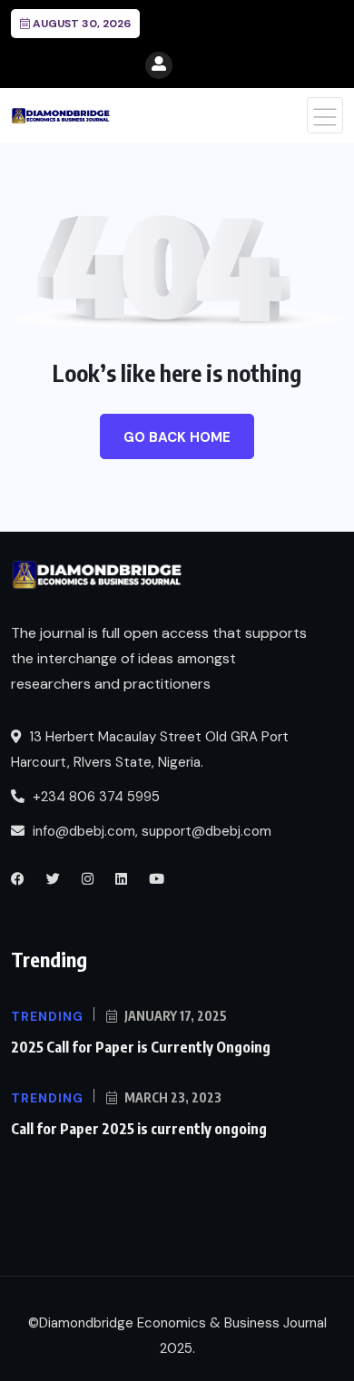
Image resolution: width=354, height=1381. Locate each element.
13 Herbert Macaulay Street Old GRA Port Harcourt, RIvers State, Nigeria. (150, 749)
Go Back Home (177, 437)
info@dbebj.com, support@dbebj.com (152, 831)
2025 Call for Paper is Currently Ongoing (140, 1047)
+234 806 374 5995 (94, 797)
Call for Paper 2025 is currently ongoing (139, 1129)
